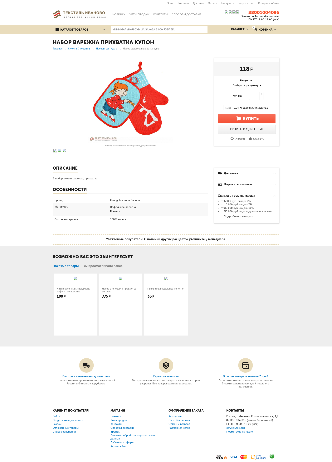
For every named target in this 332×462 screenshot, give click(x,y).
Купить (251, 118)
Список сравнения (64, 431)
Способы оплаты (179, 420)
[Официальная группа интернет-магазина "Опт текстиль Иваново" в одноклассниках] (230, 11)
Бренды (115, 431)
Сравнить (258, 139)
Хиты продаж (118, 420)
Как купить (227, 3)
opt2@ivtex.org (235, 427)
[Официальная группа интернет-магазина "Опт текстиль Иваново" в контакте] (226, 11)
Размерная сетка (179, 427)
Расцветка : (246, 80)
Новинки (115, 416)
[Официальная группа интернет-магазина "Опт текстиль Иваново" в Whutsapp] (238, 11)
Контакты (183, 3)
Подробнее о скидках (238, 216)
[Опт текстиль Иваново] (79, 14)
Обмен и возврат (179, 423)
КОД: (228, 107)
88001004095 (263, 12)
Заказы (57, 423)
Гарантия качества (166, 376)
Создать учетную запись (68, 420)
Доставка (198, 3)
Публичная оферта (122, 442)
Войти (56, 416)
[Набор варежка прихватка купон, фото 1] (130, 100)
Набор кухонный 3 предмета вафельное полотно (73, 290)
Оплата (212, 3)
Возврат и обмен (268, 3)
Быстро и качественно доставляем (86, 376)
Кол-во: (237, 95)
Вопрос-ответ (246, 3)
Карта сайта (118, 446)
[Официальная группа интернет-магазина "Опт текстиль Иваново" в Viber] (234, 11)
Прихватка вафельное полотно (165, 288)
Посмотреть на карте (239, 431)
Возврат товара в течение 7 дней (245, 376)
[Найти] (204, 29)
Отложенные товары (66, 427)
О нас (170, 3)
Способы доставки (122, 427)
